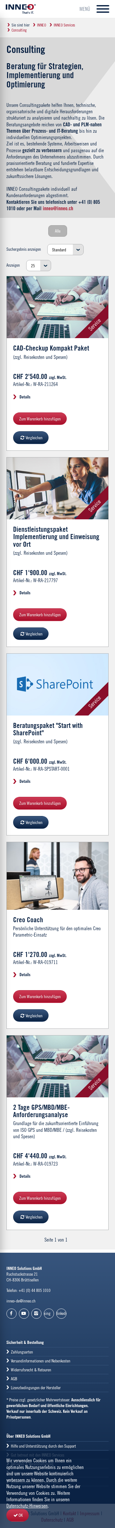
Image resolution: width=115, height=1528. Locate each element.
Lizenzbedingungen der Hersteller (36, 1387)
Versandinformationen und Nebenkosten (40, 1360)
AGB (14, 1378)
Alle (57, 231)
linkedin (61, 1313)
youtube (24, 1314)
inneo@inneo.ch (58, 208)
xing (47, 1313)
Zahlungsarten (22, 1351)
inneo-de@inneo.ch (20, 1300)
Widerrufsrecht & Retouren (31, 1369)
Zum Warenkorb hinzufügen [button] (40, 418)
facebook (11, 1314)
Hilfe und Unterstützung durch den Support (43, 1446)
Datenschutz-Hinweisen (27, 1505)
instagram (36, 1314)
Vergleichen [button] (34, 437)
